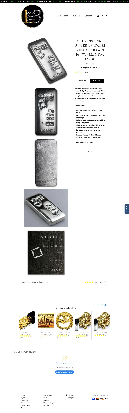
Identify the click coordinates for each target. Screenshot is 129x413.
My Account (24, 398)
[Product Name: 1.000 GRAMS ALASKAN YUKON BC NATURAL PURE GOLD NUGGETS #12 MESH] (64, 325)
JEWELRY (89, 16)
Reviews (45, 398)
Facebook (70, 395)
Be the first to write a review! (64, 372)
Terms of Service (26, 403)
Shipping (83, 68)
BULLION (76, 16)
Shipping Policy (25, 405)
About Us (46, 405)
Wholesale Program (49, 403)
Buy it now (96, 81)
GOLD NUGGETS (61, 16)
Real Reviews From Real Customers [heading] (35, 282)
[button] (104, 282)
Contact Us (24, 400)
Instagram (71, 398)
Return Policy (25, 408)
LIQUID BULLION (103, 395)
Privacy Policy (47, 395)
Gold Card (46, 400)
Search (23, 395)
